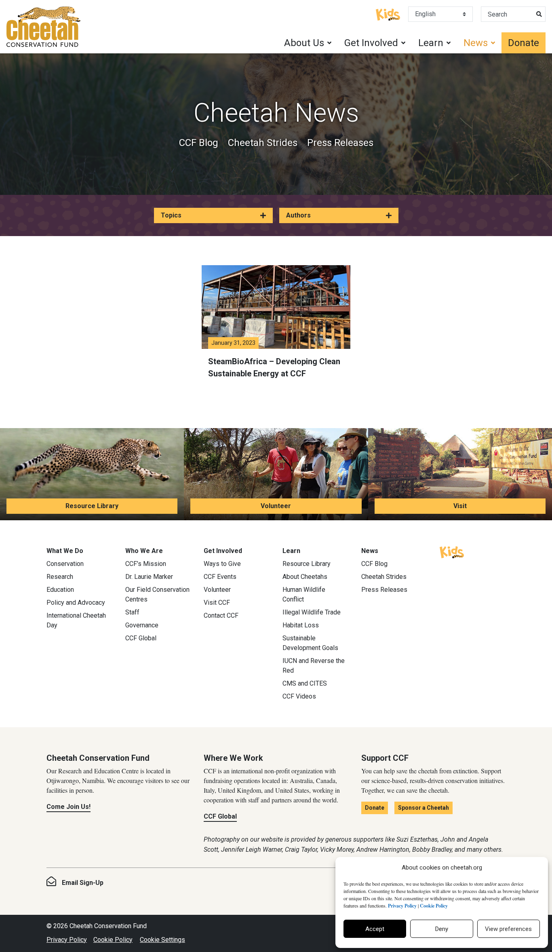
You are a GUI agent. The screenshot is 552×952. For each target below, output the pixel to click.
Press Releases (340, 142)
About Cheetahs (304, 576)
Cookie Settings (162, 940)
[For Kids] (388, 14)
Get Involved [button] (371, 43)
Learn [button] (430, 43)
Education (60, 589)
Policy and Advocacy (75, 602)
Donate (523, 43)
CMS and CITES (304, 683)
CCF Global (140, 638)
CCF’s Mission (145, 564)
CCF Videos (299, 696)
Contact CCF (221, 615)
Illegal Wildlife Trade (311, 612)
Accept (374, 929)
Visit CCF (217, 602)
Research (59, 576)
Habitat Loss (300, 625)
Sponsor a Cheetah (423, 807)
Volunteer (276, 506)
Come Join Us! (68, 807)
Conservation (65, 564)
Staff (132, 612)
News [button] (476, 43)
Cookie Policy (113, 940)
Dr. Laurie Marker (149, 576)
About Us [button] (304, 43)
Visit (460, 506)
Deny (441, 929)
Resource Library (91, 506)
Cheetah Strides (262, 142)
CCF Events (220, 576)
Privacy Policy (66, 940)
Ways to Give (222, 564)
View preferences (508, 929)
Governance (141, 625)
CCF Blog (198, 142)
